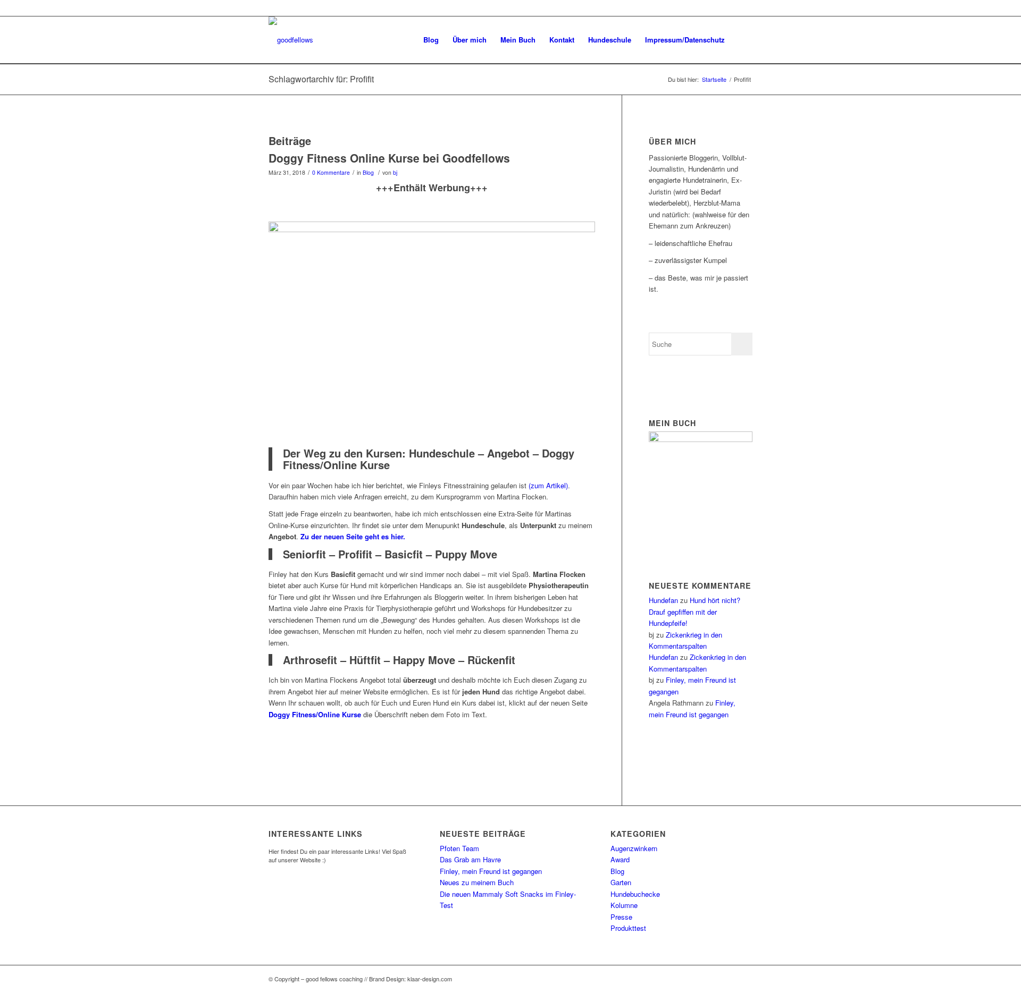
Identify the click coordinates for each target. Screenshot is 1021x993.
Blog (368, 172)
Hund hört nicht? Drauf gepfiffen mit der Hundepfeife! (694, 611)
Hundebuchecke (635, 894)
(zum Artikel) (548, 485)
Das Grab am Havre (470, 859)
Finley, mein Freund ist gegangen (491, 871)
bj (395, 172)
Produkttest (628, 928)
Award (620, 859)
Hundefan (663, 600)
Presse (621, 917)
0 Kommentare (331, 172)
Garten (620, 882)
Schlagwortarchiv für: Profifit (321, 79)
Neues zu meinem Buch (477, 882)
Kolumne (624, 905)
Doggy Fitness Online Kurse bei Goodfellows (389, 158)
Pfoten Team (459, 848)
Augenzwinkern (633, 848)
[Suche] (742, 39)
